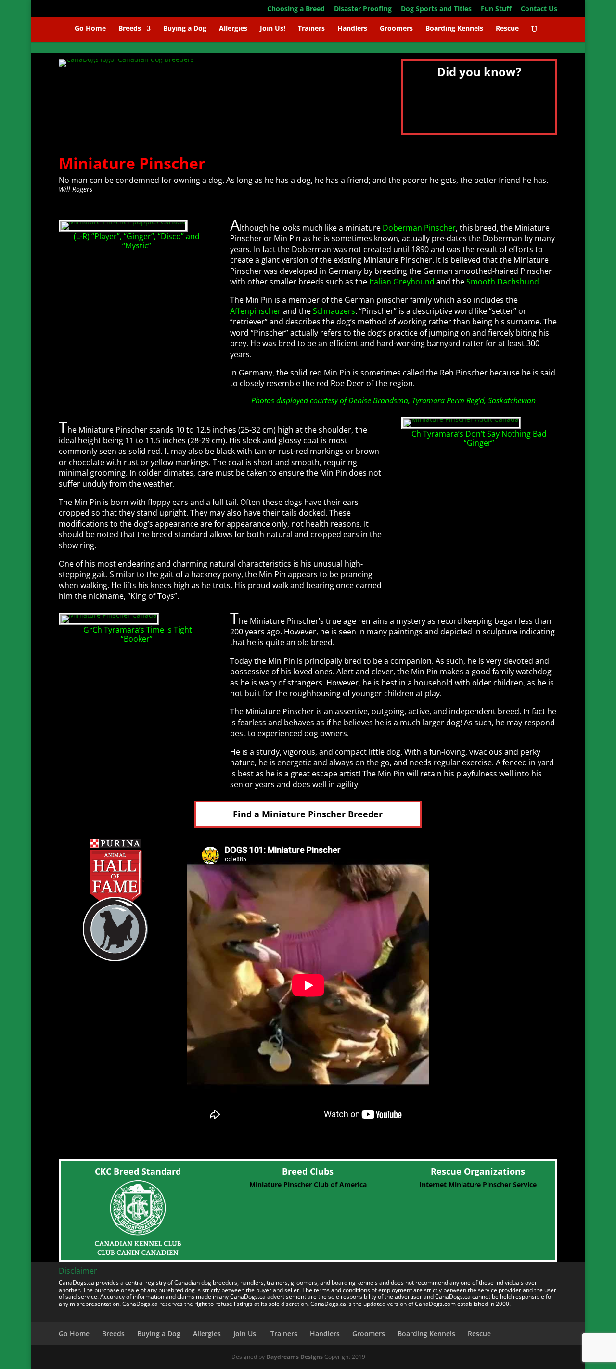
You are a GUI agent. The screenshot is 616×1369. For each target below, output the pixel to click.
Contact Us (539, 9)
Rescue (507, 29)
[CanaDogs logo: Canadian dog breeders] (126, 59)
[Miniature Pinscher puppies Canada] (123, 221)
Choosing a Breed (296, 9)
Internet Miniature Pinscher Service (478, 1184)
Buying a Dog (184, 29)
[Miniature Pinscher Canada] (109, 615)
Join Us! (272, 29)
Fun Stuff (496, 9)
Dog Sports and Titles (436, 9)
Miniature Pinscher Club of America (308, 1184)
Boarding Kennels (454, 29)
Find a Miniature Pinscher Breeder (308, 814)
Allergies (233, 29)
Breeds (129, 29)
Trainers (311, 29)
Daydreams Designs (294, 1357)
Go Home (90, 29)
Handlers (352, 29)
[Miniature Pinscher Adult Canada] (461, 419)
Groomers (396, 29)
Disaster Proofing (363, 9)
